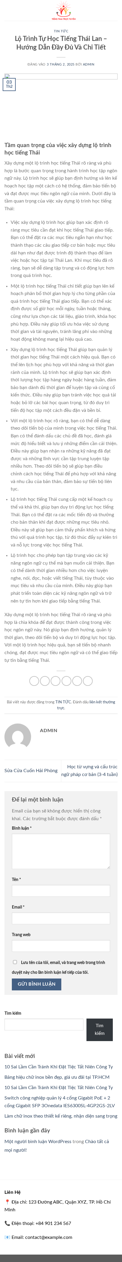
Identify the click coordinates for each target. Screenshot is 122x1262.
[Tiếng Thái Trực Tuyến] (64, 10)
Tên (16, 879)
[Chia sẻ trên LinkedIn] (88, 681)
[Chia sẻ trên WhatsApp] (34, 681)
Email (18, 907)
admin (88, 64)
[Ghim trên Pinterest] (77, 681)
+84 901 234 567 (53, 1223)
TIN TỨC (61, 31)
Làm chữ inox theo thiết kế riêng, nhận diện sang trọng (60, 1116)
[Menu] (8, 10)
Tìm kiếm (12, 1013)
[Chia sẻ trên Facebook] (45, 681)
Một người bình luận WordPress (37, 1141)
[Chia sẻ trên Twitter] (55, 681)
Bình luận (22, 828)
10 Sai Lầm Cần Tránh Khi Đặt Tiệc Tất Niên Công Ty (58, 1067)
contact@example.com (48, 1237)
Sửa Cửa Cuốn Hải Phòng (30, 770)
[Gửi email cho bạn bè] (66, 681)
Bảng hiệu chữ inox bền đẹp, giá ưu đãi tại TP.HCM (57, 1077)
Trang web (21, 935)
